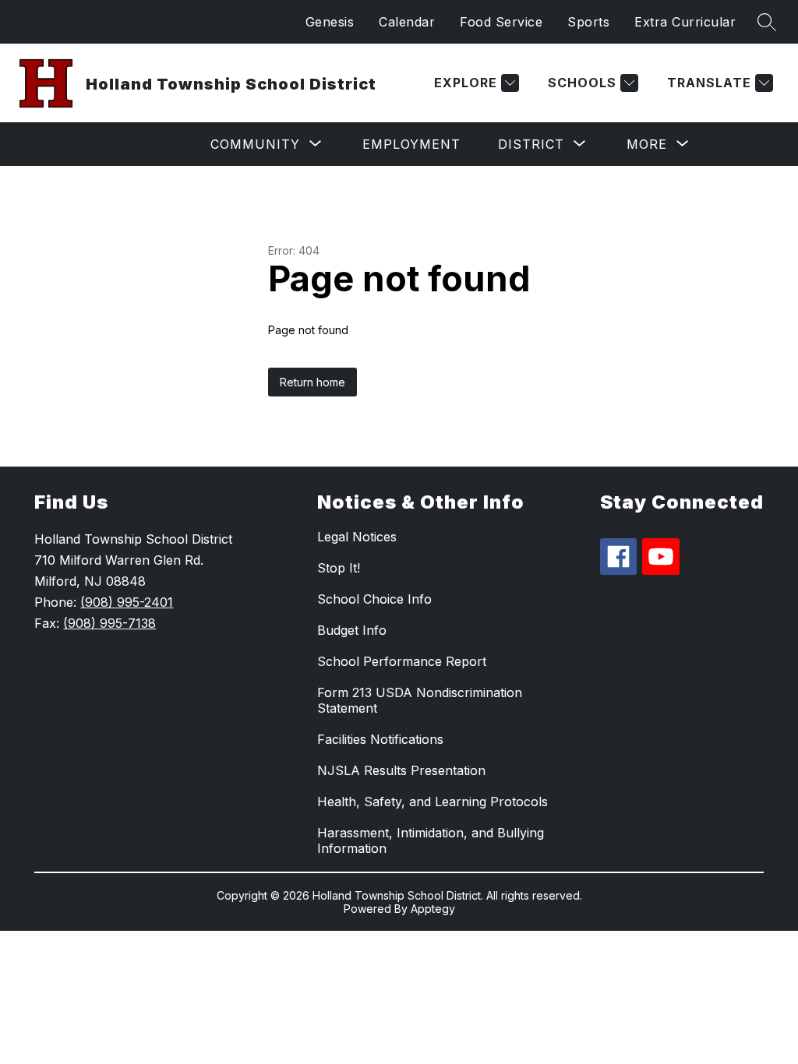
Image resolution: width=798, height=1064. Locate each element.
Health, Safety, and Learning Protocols (432, 801)
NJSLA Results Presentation (401, 770)
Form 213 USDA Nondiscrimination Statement (419, 700)
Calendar (407, 22)
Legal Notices (357, 536)
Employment (411, 144)
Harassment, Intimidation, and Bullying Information (430, 840)
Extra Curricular (685, 22)
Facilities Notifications (380, 739)
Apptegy (433, 908)
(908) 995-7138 (109, 623)
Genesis (330, 22)
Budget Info (352, 630)
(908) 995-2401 (126, 602)
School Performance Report (401, 661)
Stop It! (338, 568)
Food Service (501, 22)
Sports (588, 22)
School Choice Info (374, 599)
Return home (312, 382)
